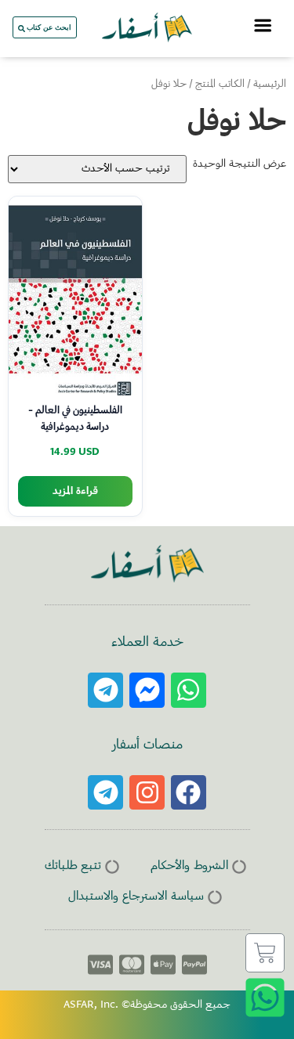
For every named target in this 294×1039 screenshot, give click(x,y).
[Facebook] (188, 792)
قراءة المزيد (75, 491)
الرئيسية (269, 84)
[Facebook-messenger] (147, 690)
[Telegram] (105, 690)
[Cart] (265, 952)
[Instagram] (147, 792)
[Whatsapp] (188, 690)
